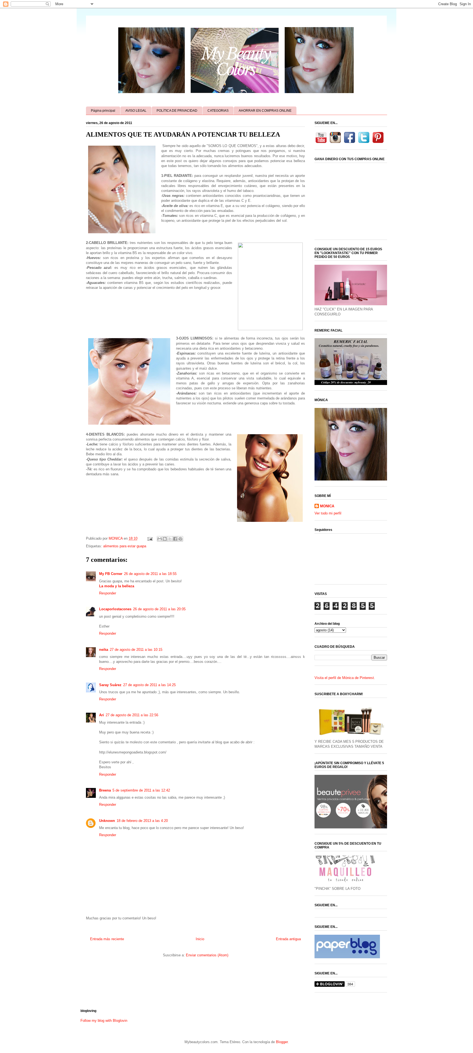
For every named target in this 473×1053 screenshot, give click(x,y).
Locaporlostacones (115, 609)
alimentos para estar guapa (124, 546)
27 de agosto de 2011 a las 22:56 (132, 715)
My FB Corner (110, 574)
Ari (101, 715)
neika (103, 650)
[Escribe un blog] (165, 539)
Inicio (200, 939)
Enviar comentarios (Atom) (207, 955)
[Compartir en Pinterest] (180, 539)
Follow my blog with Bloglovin (103, 1021)
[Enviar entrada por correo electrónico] (150, 538)
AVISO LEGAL (135, 111)
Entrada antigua (288, 939)
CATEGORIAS (218, 111)
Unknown (107, 821)
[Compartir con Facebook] (175, 539)
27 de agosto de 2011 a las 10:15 (136, 650)
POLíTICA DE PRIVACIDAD (177, 111)
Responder (107, 593)
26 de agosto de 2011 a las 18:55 (150, 574)
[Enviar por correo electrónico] (159, 539)
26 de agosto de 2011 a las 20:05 (159, 609)
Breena (105, 790)
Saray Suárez (110, 685)
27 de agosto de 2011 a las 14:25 (149, 685)
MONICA (327, 506)
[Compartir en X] (170, 539)
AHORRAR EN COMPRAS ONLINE (265, 111)
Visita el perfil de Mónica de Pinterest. (345, 678)
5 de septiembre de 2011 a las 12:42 (141, 790)
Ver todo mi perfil (328, 513)
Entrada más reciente (107, 939)
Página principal (103, 111)
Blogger (282, 1042)
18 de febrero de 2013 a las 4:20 (142, 821)
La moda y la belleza (116, 586)
